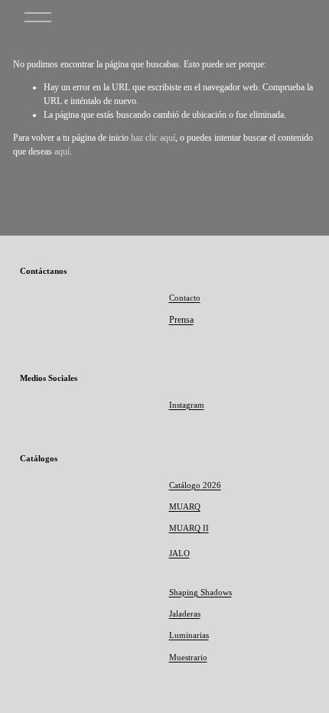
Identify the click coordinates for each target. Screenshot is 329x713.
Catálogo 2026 (195, 485)
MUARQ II (189, 527)
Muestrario (188, 657)
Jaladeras (184, 613)
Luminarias (189, 635)
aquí (62, 151)
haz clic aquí (153, 137)
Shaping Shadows (200, 592)
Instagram (186, 404)
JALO (179, 553)
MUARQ (184, 506)
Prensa (181, 319)
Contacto (184, 297)
